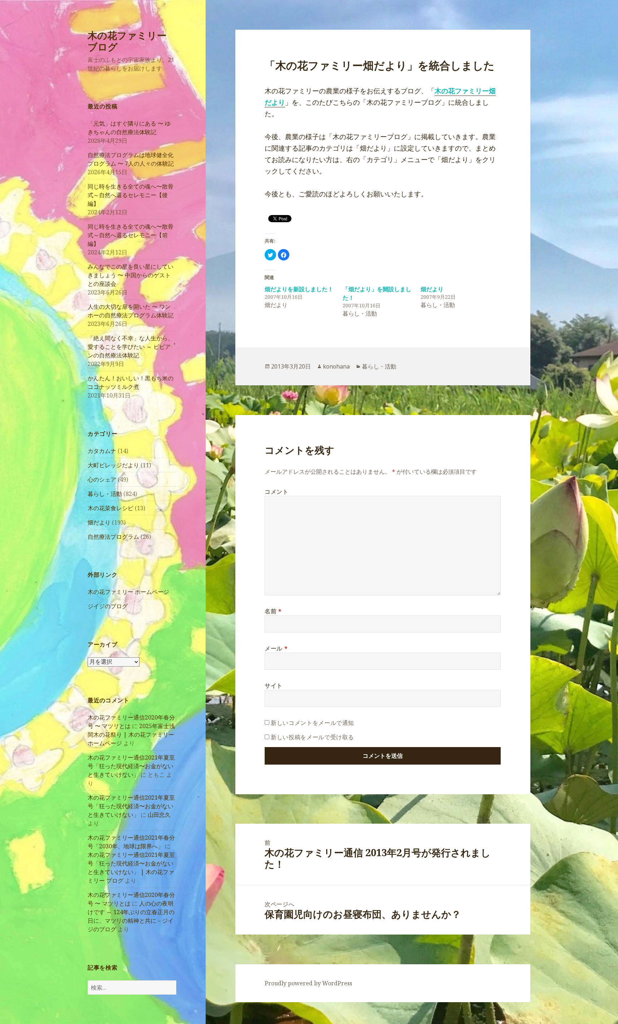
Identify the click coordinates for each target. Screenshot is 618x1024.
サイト (274, 685)
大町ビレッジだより (113, 465)
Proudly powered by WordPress (308, 983)
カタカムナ (102, 451)
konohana (336, 366)
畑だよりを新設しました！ (299, 289)
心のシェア (102, 479)
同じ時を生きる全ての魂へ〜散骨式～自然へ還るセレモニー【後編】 (130, 195)
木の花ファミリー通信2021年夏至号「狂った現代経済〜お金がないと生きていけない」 (131, 766)
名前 (273, 611)
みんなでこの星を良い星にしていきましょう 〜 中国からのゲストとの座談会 (130, 275)
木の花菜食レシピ (110, 508)
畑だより (99, 522)
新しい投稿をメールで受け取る (312, 737)
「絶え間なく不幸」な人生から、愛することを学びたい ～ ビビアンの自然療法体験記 (130, 346)
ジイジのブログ (108, 606)
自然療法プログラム (113, 537)
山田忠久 (159, 815)
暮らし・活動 (105, 494)
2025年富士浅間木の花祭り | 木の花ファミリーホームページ (131, 734)
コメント (277, 492)
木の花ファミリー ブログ (127, 41)
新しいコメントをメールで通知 (312, 723)
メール (276, 648)
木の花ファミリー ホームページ (128, 592)
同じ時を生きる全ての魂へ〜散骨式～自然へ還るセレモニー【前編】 (130, 235)
